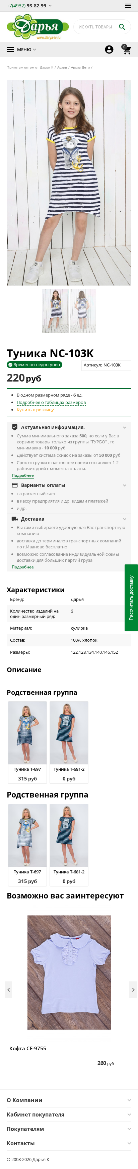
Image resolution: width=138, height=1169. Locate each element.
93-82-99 (26, 5)
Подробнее (23, 475)
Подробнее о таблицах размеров (51, 402)
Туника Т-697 (27, 769)
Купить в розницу (35, 410)
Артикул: (93, 365)
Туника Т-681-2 (69, 769)
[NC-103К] (69, 183)
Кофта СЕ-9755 (27, 1048)
